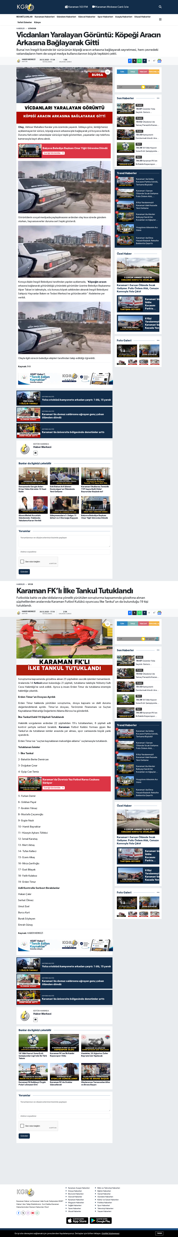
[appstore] (77, 1220)
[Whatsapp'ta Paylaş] (139, 61)
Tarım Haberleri (74, 1208)
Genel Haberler (104, 1194)
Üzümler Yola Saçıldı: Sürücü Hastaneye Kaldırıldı (145, 111)
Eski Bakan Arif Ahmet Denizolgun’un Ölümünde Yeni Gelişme (62, 489)
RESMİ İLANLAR (24, 17)
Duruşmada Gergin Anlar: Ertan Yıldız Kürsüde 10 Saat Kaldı (32, 489)
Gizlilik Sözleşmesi (110, 1233)
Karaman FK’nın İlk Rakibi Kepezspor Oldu (146, 163)
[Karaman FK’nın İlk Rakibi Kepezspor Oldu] (64, 1043)
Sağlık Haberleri (74, 1205)
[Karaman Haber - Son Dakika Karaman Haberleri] (25, 7)
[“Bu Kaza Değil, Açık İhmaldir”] (143, 362)
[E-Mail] (35, 453)
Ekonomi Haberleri (76, 1194)
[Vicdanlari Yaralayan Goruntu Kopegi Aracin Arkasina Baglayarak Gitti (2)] (64, 251)
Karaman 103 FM (78, 6)
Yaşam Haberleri (104, 1211)
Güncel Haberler (86, 17)
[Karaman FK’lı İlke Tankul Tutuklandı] (64, 647)
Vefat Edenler (24, 22)
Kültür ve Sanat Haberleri (108, 1200)
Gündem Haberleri (66, 17)
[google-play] (100, 1220)
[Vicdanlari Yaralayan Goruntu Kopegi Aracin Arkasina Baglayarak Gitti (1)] (64, 187)
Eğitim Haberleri (104, 1191)
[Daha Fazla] (144, 61)
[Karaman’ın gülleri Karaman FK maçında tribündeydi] (132, 362)
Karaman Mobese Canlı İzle (112, 6)
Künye (37, 22)
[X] (23, 1213)
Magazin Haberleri (76, 1203)
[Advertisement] (89, 1165)
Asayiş (139, 105)
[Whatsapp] (37, 1213)
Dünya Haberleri (75, 1191)
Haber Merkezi (42, 447)
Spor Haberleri (105, 17)
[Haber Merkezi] (25, 449)
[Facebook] (18, 1213)
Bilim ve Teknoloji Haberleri (108, 1188)
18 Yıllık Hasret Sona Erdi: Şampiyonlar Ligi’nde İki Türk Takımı (147, 150)
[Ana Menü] (160, 19)
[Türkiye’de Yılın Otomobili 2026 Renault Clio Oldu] (121, 362)
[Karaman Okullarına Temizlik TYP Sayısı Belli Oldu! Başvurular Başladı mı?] (95, 476)
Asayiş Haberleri (123, 17)
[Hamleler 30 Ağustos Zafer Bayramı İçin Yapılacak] (95, 1043)
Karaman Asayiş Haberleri (79, 1188)
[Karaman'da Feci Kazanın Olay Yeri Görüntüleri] (154, 362)
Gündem (32, 28)
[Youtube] (32, 1213)
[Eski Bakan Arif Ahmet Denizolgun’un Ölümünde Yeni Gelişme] (64, 476)
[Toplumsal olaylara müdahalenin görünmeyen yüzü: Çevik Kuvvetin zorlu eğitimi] (149, 351)
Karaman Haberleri (44, 17)
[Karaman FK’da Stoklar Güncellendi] (64, 1072)
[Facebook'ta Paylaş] (130, 61)
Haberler (20, 28)
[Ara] (160, 7)
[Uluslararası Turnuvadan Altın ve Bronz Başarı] (95, 1072)
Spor (139, 144)
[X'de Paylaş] (134, 61)
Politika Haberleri (104, 1203)
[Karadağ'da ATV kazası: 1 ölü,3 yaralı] (127, 351)
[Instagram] (28, 1213)
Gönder (24, 572)
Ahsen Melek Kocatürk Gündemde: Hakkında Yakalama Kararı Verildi (30, 517)
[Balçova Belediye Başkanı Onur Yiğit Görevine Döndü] (95, 505)
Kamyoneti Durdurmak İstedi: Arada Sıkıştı (147, 137)
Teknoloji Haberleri (105, 1208)
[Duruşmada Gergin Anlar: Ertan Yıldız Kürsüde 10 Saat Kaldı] (33, 476)
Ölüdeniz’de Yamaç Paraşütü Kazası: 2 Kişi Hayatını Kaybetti (147, 124)
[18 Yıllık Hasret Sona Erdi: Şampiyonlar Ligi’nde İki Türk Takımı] (33, 1043)
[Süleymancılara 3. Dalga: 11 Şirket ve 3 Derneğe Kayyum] (64, 505)
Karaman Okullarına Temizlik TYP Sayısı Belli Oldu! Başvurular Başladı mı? (95, 489)
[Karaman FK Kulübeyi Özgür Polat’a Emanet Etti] (33, 1072)
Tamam (159, 1233)
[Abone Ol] (159, 61)
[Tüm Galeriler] (158, 340)
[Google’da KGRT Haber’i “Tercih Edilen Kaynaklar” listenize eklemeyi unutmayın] (65, 378)
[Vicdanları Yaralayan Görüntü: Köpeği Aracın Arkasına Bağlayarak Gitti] (64, 95)
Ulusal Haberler (142, 17)
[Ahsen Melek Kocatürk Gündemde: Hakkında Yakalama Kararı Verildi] (33, 505)
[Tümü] (158, 98)
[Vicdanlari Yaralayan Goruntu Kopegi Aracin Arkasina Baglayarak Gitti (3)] (64, 327)
